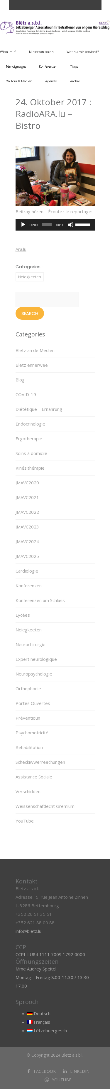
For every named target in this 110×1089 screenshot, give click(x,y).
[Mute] (71, 225)
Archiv (74, 81)
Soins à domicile (31, 453)
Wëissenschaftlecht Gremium (45, 806)
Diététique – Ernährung (39, 409)
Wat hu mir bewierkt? (83, 52)
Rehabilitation (29, 747)
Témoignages (16, 66)
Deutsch (41, 1013)
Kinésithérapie (30, 468)
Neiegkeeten (29, 276)
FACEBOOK (45, 1071)
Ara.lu (21, 249)
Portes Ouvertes (33, 703)
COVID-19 (26, 394)
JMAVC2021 (27, 497)
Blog (20, 380)
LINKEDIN (79, 1071)
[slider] (83, 224)
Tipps (74, 66)
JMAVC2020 (27, 483)
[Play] (23, 225)
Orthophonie (28, 688)
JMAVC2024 (27, 541)
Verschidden (28, 791)
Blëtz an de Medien (35, 350)
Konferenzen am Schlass (40, 600)
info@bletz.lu (28, 931)
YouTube (25, 821)
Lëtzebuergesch (50, 1030)
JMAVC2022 (27, 512)
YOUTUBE (61, 1080)
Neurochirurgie (30, 644)
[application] (55, 225)
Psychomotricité (32, 733)
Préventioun (28, 718)
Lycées (23, 615)
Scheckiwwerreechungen (40, 762)
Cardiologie (27, 571)
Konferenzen (48, 66)
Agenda (51, 81)
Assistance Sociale (34, 777)
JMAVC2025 (27, 556)
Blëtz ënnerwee (32, 365)
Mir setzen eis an (41, 52)
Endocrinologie (30, 424)
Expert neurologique (36, 659)
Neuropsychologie (34, 674)
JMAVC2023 (27, 527)
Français (41, 1022)
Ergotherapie (29, 438)
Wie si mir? (8, 52)
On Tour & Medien (19, 81)
